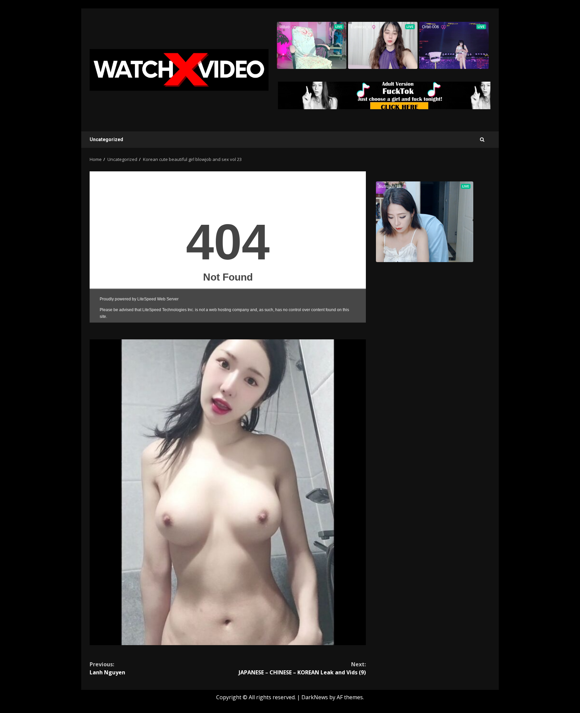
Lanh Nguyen (107, 668)
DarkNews (314, 697)
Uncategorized (106, 139)
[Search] (482, 139)
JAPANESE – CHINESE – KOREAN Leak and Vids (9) (302, 668)
